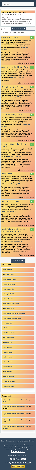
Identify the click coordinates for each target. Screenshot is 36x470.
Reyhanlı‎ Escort (9, 376)
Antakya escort (23, 52)
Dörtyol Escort (8, 352)
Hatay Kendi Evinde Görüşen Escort (15, 313)
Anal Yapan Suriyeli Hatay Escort (15, 67)
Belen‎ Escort (8, 342)
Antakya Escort (9, 274)
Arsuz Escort (8, 323)
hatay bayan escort (7, 56)
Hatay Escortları (9, 289)
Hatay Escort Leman (10, 201)
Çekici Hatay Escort (9, 37)
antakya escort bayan (8, 54)
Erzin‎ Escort (8, 328)
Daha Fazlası (18, 261)
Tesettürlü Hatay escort (11, 115)
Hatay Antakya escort (23, 54)
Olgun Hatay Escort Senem (12, 87)
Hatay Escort (6, 174)
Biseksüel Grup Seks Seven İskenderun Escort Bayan (13, 230)
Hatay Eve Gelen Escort (11, 303)
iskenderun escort (16, 59)
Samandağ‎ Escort (9, 381)
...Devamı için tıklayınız (17, 77)
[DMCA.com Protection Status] (18, 467)
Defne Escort (8, 347)
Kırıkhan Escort (9, 332)
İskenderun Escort (9, 284)
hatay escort (18, 56)
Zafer (4, 415)
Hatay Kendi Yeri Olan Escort (13, 318)
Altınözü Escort (9, 337)
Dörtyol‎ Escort (8, 357)
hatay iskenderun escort (18, 462)
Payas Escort (8, 371)
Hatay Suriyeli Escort (10, 294)
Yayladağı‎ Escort (9, 386)
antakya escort (18, 459)
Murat (4, 401)
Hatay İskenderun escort (14, 57)
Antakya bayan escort (11, 52)
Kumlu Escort (8, 366)
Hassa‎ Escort (8, 362)
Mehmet (5, 428)
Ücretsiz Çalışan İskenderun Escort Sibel (16, 400)
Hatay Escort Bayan (10, 279)
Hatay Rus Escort (9, 298)
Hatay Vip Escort (9, 308)
